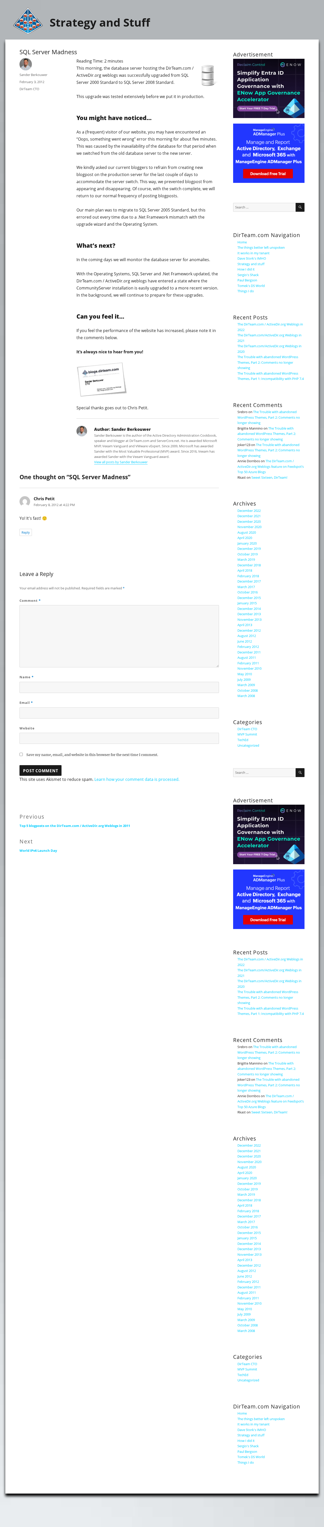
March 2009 (246, 685)
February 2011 (248, 663)
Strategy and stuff (251, 264)
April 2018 (244, 570)
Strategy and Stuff (100, 22)
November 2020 (249, 527)
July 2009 (244, 679)
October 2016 (247, 592)
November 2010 (249, 668)
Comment (30, 600)
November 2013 (249, 619)
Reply (26, 532)
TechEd (242, 740)
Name (26, 677)
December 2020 (249, 521)
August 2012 (246, 635)
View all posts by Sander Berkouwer (121, 462)
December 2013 (249, 614)
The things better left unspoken (261, 247)
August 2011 (246, 657)
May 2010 (244, 674)
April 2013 (244, 625)
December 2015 (249, 597)
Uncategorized (248, 745)
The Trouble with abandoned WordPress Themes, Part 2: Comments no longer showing (267, 362)
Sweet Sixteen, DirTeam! (269, 477)
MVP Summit (247, 734)
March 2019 (246, 559)
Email (26, 702)
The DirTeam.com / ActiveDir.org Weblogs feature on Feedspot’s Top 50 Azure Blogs (270, 466)
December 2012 (249, 630)
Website (27, 728)
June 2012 (244, 641)
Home (242, 242)
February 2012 (248, 646)
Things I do (245, 291)
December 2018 (249, 565)
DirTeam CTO (29, 89)
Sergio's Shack (248, 275)
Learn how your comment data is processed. (136, 779)
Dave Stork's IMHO (251, 258)
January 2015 (247, 603)
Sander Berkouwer (33, 74)
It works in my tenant (253, 253)
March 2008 (246, 695)
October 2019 (247, 554)
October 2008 (247, 690)
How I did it (246, 269)
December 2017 (249, 581)
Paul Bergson (247, 280)
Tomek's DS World (251, 285)
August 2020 (246, 532)
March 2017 (246, 587)
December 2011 (249, 652)
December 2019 (249, 548)
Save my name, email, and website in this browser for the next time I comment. (92, 755)
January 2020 (247, 543)
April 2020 (244, 537)
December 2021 (249, 516)
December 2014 (249, 608)
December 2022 (249, 510)
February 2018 (248, 576)
